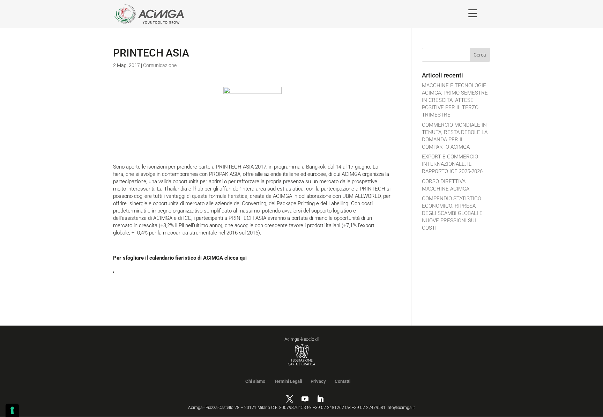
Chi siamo (255, 381)
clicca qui (235, 258)
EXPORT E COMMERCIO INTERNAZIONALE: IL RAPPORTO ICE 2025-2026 (452, 164)
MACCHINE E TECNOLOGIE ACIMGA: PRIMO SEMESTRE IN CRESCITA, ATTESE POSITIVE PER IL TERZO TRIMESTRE (455, 100)
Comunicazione (160, 65)
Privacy (318, 381)
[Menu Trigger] (472, 13)
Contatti (342, 381)
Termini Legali (288, 381)
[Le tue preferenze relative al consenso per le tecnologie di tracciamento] (12, 410)
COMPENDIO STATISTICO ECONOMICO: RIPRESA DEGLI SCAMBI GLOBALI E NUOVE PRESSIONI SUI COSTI (452, 213)
